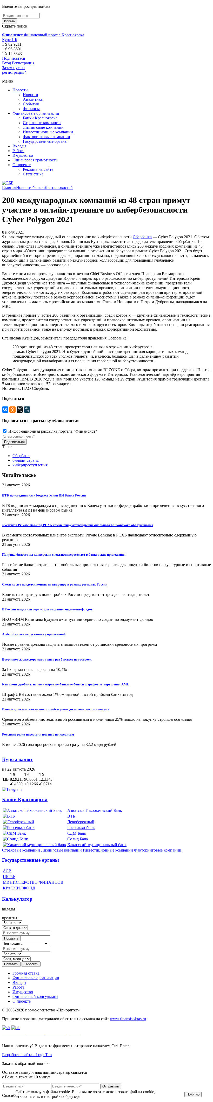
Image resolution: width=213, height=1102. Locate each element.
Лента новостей (59, 187)
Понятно (193, 1094)
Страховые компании (42, 122)
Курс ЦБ (9, 39)
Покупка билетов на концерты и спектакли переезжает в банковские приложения (63, 554)
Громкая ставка (25, 973)
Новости (20, 90)
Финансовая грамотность (34, 160)
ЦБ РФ (9, 876)
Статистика (33, 174)
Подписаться (13, 58)
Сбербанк (21, 455)
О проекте (21, 164)
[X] (20, 409)
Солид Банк (77, 839)
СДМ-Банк (76, 833)
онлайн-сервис (25, 460)
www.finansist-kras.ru (128, 1019)
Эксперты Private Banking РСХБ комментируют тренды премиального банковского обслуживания (77, 525)
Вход (6, 63)
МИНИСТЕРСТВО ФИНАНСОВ (33, 882)
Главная (9, 187)
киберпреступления (30, 465)
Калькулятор (17, 899)
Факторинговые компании (46, 136)
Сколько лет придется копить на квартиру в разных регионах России (54, 584)
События (31, 104)
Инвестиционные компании (48, 132)
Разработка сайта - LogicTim (27, 1054)
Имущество (22, 155)
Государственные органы (45, 141)
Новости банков (30, 187)
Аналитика (33, 99)
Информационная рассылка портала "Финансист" (52, 431)
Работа (18, 150)
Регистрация (23, 63)
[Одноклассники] (12, 409)
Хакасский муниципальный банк (97, 844)
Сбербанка (142, 237)
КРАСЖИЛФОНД (19, 888)
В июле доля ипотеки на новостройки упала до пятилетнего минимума (55, 709)
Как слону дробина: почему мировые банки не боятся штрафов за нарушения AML (65, 684)
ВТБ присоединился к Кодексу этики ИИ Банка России (44, 495)
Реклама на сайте (38, 169)
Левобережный (80, 822)
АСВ (7, 871)
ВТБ (71, 816)
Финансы (31, 108)
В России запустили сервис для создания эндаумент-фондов (47, 609)
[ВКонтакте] (5, 409)
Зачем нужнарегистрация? (14, 69)
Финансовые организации (35, 113)
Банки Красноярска (40, 118)
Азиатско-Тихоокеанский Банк (94, 810)
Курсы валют (17, 759)
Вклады (19, 146)
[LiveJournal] (27, 409)
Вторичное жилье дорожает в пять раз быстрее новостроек (46, 659)
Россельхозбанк (81, 827)
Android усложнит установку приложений (33, 634)
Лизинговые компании (43, 127)
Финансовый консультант (35, 996)
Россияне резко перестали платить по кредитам (38, 734)
